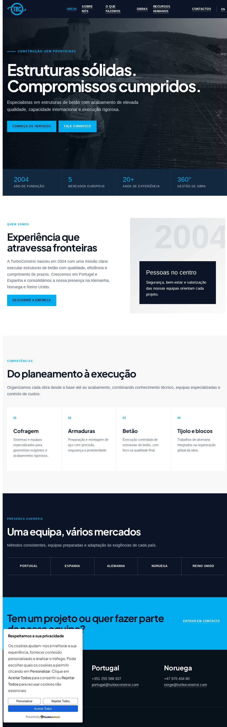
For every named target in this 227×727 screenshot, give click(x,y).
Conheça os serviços (31, 126)
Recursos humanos (161, 9)
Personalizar (24, 701)
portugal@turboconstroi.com (115, 685)
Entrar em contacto (201, 621)
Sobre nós (87, 9)
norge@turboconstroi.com (185, 685)
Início (71, 9)
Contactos (201, 9)
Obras (142, 9)
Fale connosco (77, 126)
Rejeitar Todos (60, 701)
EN (223, 9)
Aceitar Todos (43, 708)
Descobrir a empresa (31, 300)
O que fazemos (113, 9)
